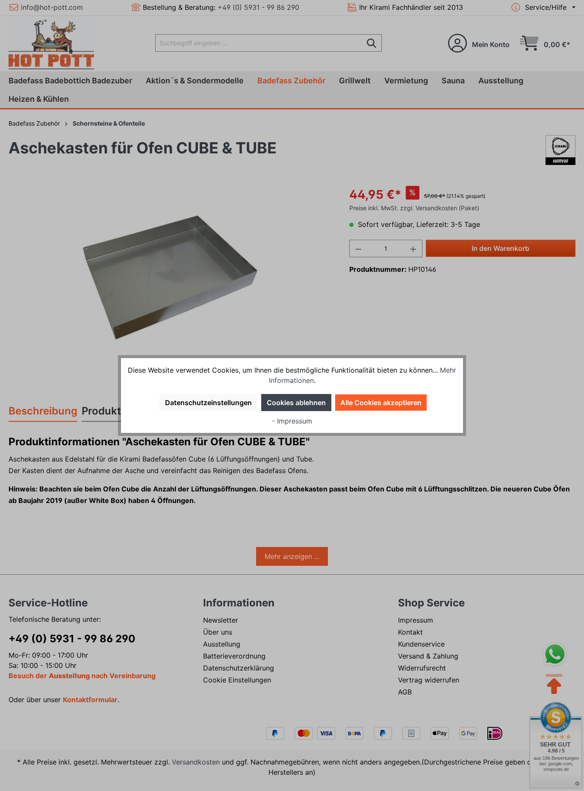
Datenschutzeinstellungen (208, 402)
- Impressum (292, 421)
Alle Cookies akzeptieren (381, 402)
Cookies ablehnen (296, 402)
